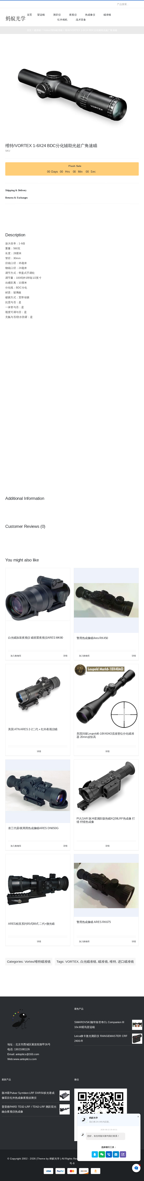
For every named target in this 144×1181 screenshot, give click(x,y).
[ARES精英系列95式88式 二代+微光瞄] (37, 886)
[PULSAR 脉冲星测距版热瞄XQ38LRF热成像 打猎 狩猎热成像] (106, 786)
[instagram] (18, 4)
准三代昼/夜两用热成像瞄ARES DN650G (33, 828)
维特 (113, 961)
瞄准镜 (103, 961)
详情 (65, 656)
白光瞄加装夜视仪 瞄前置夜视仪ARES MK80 (35, 637)
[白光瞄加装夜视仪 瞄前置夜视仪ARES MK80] (37, 600)
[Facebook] (119, 211)
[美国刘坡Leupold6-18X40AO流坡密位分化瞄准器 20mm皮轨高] (106, 696)
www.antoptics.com (25, 1059)
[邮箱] (136, 211)
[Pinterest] (130, 211)
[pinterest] (29, 4)
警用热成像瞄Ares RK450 (92, 638)
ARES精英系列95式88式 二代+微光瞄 (31, 923)
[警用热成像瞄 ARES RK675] (106, 885)
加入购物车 (16, 656)
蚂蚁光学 (55, 1158)
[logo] (15, 16)
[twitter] (12, 4)
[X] (124, 211)
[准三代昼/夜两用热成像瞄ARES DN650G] (37, 791)
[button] (72, 190)
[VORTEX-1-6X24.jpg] (72, 93)
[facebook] (6, 4)
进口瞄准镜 (126, 961)
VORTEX (71, 961)
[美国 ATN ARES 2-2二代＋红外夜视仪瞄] (37, 694)
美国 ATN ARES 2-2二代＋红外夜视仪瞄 (32, 729)
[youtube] (23, 4)
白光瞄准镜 (88, 961)
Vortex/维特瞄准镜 (38, 961)
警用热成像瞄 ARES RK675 (94, 922)
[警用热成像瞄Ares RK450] (106, 600)
